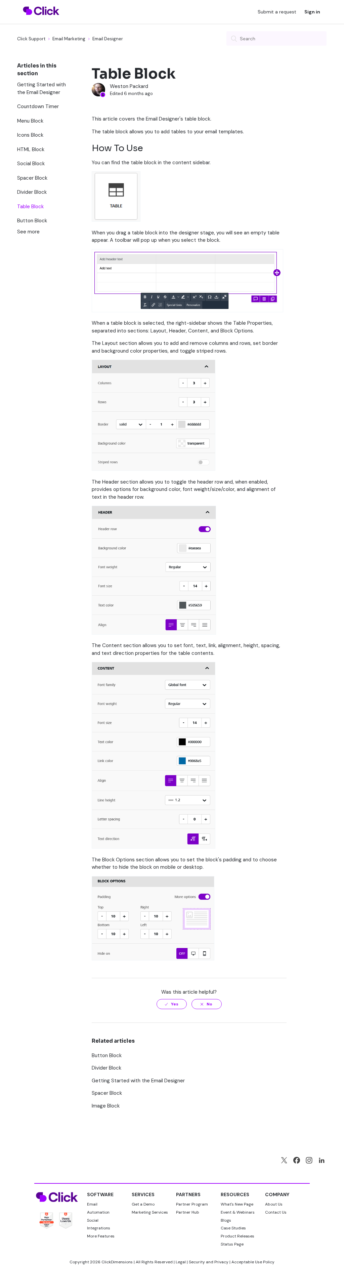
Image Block (106, 1105)
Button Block (32, 220)
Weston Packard (129, 86)
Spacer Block (32, 178)
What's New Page (237, 1204)
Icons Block (30, 135)
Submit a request (277, 12)
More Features (101, 1236)
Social (92, 1220)
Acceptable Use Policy (252, 1262)
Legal (181, 1262)
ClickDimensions (117, 1262)
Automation (98, 1212)
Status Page (232, 1244)
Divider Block (32, 192)
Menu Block (30, 121)
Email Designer (107, 39)
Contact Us (276, 1212)
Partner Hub (187, 1212)
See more (28, 231)
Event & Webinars (238, 1212)
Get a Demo (143, 1204)
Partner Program (192, 1204)
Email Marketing (68, 39)
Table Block (30, 206)
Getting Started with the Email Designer (41, 88)
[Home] (41, 19)
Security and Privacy (208, 1262)
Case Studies (233, 1228)
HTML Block (30, 149)
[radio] (172, 1004)
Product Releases (237, 1236)
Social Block (31, 163)
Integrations (98, 1228)
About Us (274, 1204)
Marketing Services (150, 1212)
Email (92, 1204)
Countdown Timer (38, 106)
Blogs (226, 1220)
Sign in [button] (312, 12)
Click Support (31, 39)
